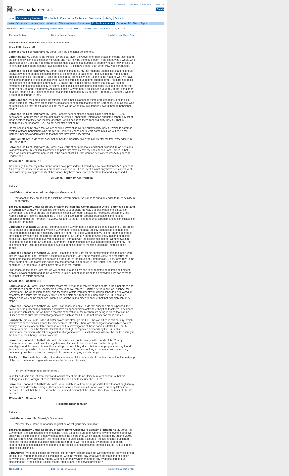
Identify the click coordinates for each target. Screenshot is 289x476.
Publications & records (103, 23)
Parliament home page (27, 29)
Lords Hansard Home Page (121, 35)
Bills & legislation (67, 23)
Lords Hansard (105, 29)
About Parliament (77, 18)
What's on (51, 23)
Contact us (159, 4)
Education (120, 18)
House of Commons (17, 23)
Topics (144, 23)
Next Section (15, 469)
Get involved (95, 18)
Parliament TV (124, 23)
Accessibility (120, 4)
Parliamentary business (29, 18)
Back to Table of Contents (63, 35)
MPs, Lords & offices (55, 18)
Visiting (108, 18)
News (135, 23)
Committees (84, 23)
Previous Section (17, 35)
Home (11, 18)
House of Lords (37, 23)
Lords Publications (89, 29)
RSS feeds (146, 4)
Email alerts (133, 4)
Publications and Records (69, 29)
